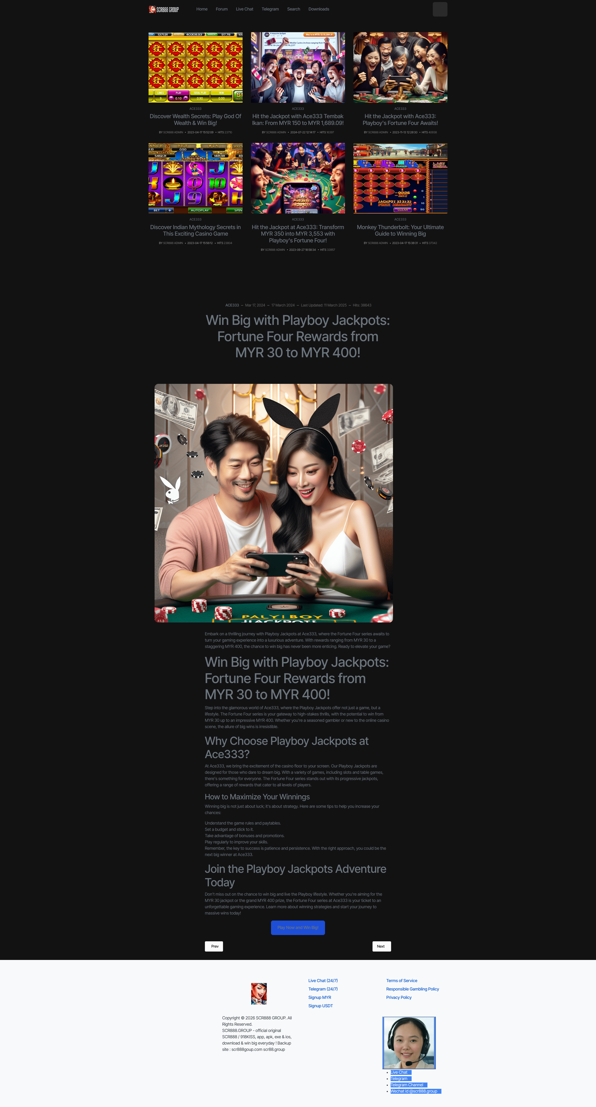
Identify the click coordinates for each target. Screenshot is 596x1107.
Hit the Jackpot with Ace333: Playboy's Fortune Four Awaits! (400, 119)
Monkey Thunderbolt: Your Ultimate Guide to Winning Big (400, 230)
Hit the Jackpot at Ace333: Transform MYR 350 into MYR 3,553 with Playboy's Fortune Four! (298, 234)
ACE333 (196, 109)
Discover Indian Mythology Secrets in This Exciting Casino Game (195, 230)
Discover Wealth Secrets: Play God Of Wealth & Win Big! (195, 119)
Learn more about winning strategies (299, 906)
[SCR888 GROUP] (164, 9)
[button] (440, 9)
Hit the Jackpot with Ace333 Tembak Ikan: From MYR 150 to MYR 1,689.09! (298, 119)
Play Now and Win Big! (298, 927)
